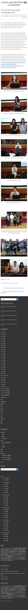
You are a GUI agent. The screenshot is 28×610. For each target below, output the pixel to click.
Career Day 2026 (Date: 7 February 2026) (9, 571)
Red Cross (12, 596)
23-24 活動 (3, 382)
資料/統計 (3, 418)
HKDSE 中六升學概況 (5, 392)
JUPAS (9, 557)
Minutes (16, 557)
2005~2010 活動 (5, 520)
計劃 (2, 414)
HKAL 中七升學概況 (5, 388)
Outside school (5, 559)
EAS (16, 554)
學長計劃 (2, 403)
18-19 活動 (3, 369)
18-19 (14, 551)
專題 (2, 405)
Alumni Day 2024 (4, 579)
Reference (15, 596)
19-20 (18, 551)
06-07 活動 (3, 343)
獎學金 (2, 410)
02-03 (2, 548)
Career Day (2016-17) (11, 554)
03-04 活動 (3, 336)
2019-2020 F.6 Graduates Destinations (9, 315)
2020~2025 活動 (4, 375)
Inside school (4, 557)
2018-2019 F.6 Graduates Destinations (9, 324)
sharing (19, 559)
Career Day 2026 (4, 569)
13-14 (12, 550)
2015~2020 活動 (5, 16)
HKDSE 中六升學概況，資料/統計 (19, 593)
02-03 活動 (3, 334)
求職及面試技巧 (10, 560)
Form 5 (20, 554)
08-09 (18, 548)
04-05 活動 (3, 338)
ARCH (16, 553)
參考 (2, 399)
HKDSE (12, 556)
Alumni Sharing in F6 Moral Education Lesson (13, 288)
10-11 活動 (3, 351)
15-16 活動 (3, 362)
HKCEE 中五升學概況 (5, 390)
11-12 (5, 550)
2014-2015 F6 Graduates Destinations (9, 306)
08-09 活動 (3, 347)
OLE (24, 557)
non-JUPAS (20, 557)
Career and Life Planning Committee (14, 3)
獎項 (2, 412)
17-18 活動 (10, 16)
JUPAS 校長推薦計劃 (5, 395)
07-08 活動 (3, 345)
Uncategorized (4, 397)
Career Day (4, 554)
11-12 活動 (3, 354)
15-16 (22, 549)
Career (24, 553)
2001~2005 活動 (5, 532)
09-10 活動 (3, 349)
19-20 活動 (3, 371)
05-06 (7, 548)
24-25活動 (3, 384)
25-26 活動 (3, 386)
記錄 (2, 416)
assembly (20, 553)
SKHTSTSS (8, 14)
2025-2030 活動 (5, 478)
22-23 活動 (3, 379)
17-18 (7, 279)
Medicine (13, 557)
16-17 (3, 551)
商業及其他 (3, 401)
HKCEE (7, 556)
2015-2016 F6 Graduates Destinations (9, 319)
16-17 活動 (3, 364)
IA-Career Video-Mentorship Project (8, 310)
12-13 (9, 550)
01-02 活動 (3, 332)
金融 (2, 423)
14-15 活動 (3, 360)
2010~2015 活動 (5, 507)
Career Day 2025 (4, 577)
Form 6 (23, 554)
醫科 (2, 421)
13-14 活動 (3, 358)
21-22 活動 (3, 377)
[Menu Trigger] (25, 2)
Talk (23, 559)
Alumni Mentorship (6, 553)
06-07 (10, 548)
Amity (13, 553)
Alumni (23, 551)
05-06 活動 (3, 341)
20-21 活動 (3, 373)
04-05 (4, 548)
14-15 (16, 550)
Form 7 (3, 556)
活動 (25, 14)
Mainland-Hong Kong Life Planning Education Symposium (12, 292)
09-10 (22, 548)
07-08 (14, 548)
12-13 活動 (3, 356)
